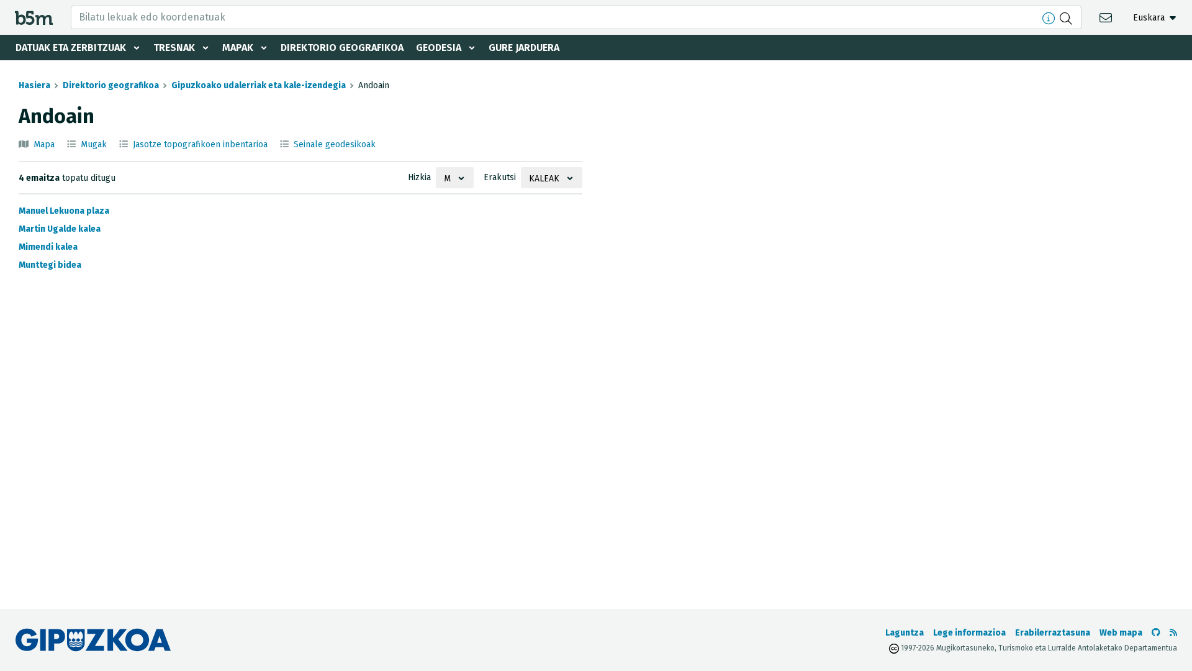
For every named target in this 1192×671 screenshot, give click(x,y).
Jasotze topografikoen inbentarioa (200, 144)
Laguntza (904, 633)
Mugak (94, 144)
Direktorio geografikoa (342, 47)
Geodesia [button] (438, 47)
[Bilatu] (1067, 17)
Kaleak (544, 178)
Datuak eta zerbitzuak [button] (71, 47)
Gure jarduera (524, 47)
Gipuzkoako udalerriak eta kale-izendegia (258, 85)
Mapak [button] (237, 47)
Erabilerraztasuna (1052, 633)
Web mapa (1120, 633)
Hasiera (34, 85)
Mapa (44, 144)
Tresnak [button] (174, 47)
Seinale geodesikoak (335, 144)
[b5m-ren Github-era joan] (1156, 633)
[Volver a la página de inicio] (34, 17)
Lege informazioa (969, 633)
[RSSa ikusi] (1173, 633)
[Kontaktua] (1107, 17)
